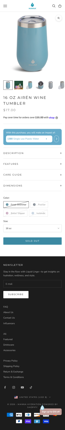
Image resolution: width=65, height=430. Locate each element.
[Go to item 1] (8, 85)
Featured (7, 339)
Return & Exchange (13, 371)
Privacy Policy (10, 360)
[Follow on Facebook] (5, 387)
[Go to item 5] (50, 85)
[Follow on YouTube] (22, 387)
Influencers (9, 323)
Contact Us (9, 317)
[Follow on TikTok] (31, 387)
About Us (8, 312)
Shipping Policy (11, 366)
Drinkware (8, 344)
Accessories (9, 350)
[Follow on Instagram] (13, 387)
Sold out (33, 241)
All (4, 333)
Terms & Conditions (13, 377)
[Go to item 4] (40, 85)
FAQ (5, 306)
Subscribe (16, 294)
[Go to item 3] (29, 85)
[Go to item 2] (18, 85)
